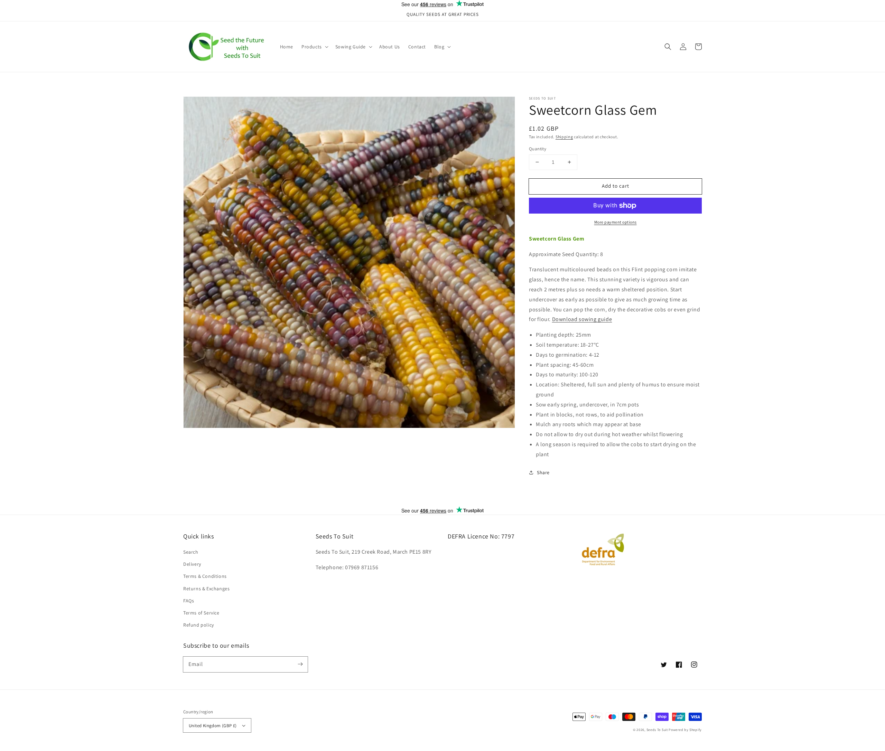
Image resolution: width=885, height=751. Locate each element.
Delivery (192, 564)
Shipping (564, 136)
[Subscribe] (300, 664)
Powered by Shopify (685, 729)
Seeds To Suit (657, 729)
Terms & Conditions (205, 576)
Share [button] (543, 472)
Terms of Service (201, 613)
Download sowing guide (582, 319)
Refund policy (198, 625)
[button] (668, 46)
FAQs (188, 601)
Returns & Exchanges (206, 588)
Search (190, 552)
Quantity (537, 149)
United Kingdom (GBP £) (213, 726)
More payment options (615, 222)
